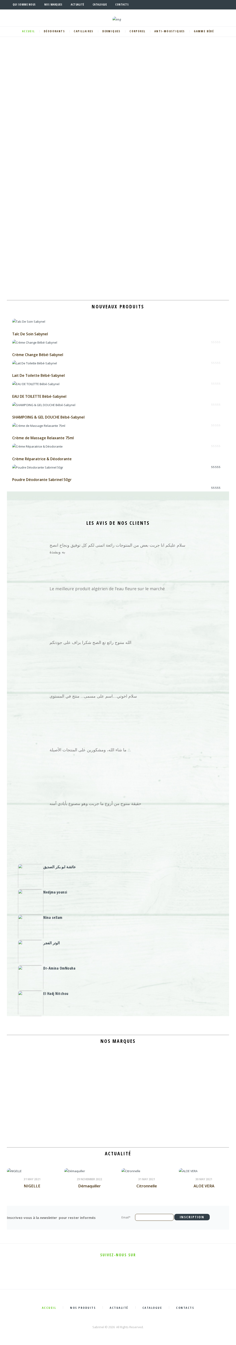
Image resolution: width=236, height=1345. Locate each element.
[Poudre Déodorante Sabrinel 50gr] (37, 467)
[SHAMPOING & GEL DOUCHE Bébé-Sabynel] (43, 405)
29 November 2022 (89, 1179)
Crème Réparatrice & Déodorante (42, 458)
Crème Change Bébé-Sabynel (37, 354)
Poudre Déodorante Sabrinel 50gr (42, 479)
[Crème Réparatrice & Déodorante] (37, 446)
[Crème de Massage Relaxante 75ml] (38, 426)
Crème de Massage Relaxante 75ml (43, 437)
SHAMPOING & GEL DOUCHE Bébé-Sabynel (48, 417)
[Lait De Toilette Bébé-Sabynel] (34, 363)
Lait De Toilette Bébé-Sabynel (38, 375)
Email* (125, 1217)
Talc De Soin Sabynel (30, 333)
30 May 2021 (203, 1179)
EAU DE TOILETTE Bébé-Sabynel (39, 396)
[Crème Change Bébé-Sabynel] (34, 342)
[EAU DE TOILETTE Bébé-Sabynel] (35, 384)
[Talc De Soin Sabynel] (28, 321)
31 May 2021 (32, 1179)
